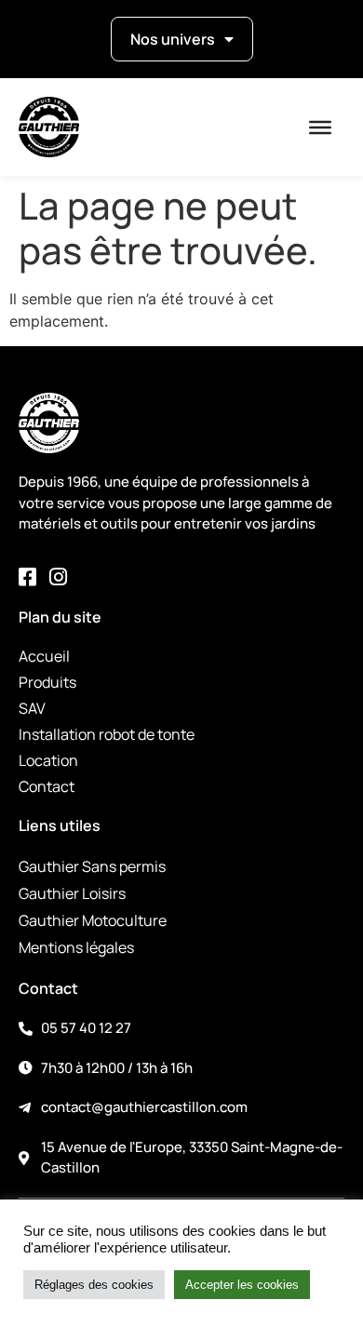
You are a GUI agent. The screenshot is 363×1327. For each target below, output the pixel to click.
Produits (47, 682)
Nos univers (172, 39)
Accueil (44, 656)
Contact (46, 786)
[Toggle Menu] (320, 127)
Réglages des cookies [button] (94, 1285)
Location (48, 760)
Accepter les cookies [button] (242, 1285)
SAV (32, 708)
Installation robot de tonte (107, 734)
